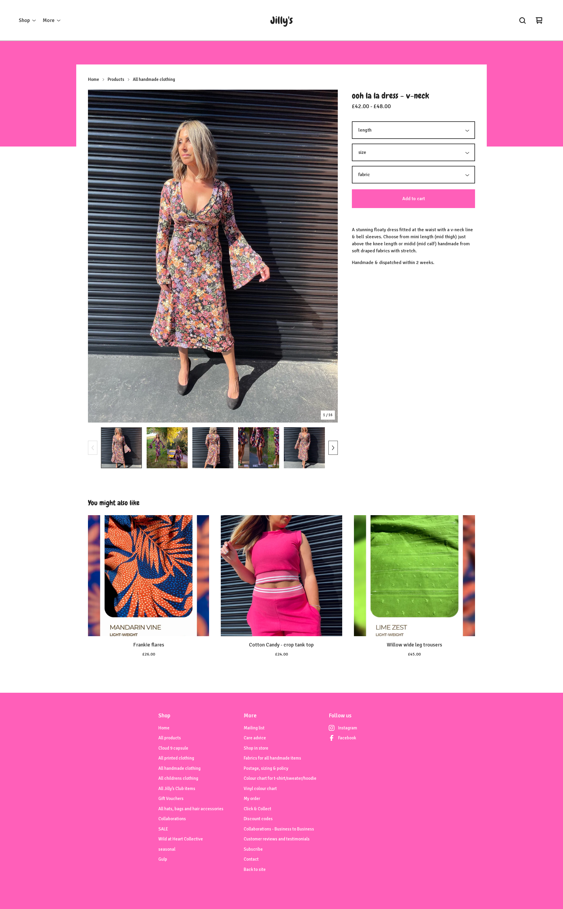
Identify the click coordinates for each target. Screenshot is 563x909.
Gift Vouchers (171, 798)
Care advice (255, 738)
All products (169, 738)
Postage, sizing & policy (266, 768)
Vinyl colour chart (260, 788)
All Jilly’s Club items (176, 788)
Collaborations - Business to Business (279, 829)
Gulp (162, 859)
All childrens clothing (178, 778)
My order (252, 798)
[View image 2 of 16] (167, 447)
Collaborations (172, 818)
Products (116, 79)
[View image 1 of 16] (121, 447)
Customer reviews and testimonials (277, 839)
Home (93, 79)
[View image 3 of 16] (212, 447)
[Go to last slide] (96, 256)
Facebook (347, 738)
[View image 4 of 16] (258, 447)
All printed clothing (176, 758)
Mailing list (254, 728)
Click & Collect (257, 808)
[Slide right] (333, 448)
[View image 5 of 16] (304, 447)
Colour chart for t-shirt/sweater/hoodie (280, 778)
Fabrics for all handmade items (272, 758)
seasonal (166, 849)
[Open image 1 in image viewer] (213, 256)
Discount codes (258, 818)
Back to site (255, 869)
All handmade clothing (154, 79)
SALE (163, 829)
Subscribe (253, 849)
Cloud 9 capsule (173, 748)
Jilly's (282, 20)
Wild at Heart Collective (180, 839)
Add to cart (413, 199)
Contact (251, 859)
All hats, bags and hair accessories (190, 808)
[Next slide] (329, 256)
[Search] (522, 20)
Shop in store (256, 748)
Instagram (347, 728)
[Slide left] (92, 448)
